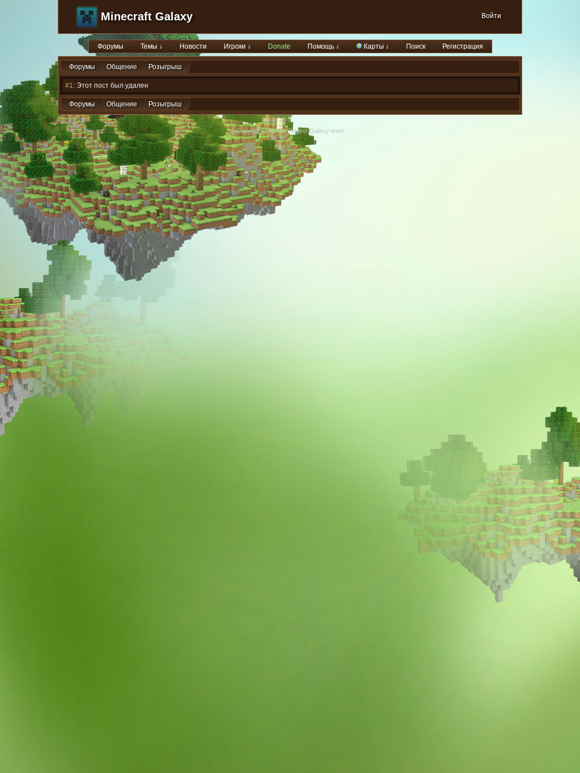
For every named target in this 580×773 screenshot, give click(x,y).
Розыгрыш (165, 67)
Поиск (415, 46)
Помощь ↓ (323, 46)
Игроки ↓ (237, 46)
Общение (121, 67)
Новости (193, 46)
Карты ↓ (375, 46)
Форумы (110, 46)
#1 (69, 85)
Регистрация (462, 46)
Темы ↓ (151, 46)
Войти (491, 16)
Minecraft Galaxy (147, 16)
